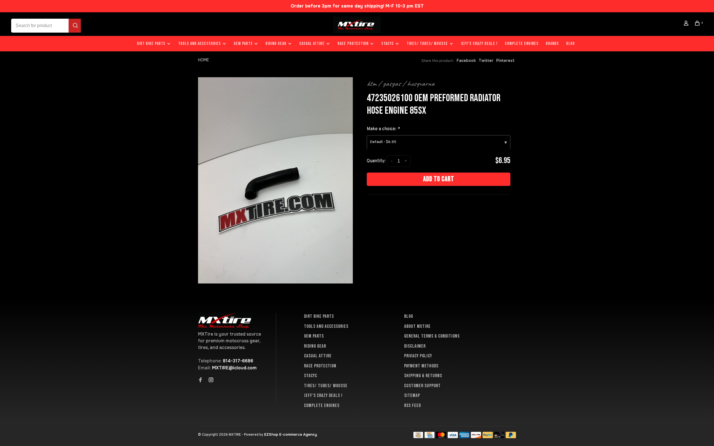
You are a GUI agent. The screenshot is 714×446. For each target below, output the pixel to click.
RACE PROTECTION (352, 43)
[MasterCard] (441, 437)
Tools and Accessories (199, 43)
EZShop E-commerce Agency (290, 434)
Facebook (466, 60)
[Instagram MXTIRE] (211, 380)
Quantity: (376, 161)
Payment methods (421, 366)
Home (203, 59)
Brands (552, 43)
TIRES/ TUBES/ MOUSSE (427, 43)
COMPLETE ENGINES (522, 43)
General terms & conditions (432, 336)
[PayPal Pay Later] (511, 437)
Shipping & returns (423, 376)
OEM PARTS (243, 43)
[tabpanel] (275, 180)
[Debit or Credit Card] (499, 437)
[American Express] (464, 437)
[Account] (687, 24)
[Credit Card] (429, 437)
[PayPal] (488, 437)
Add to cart (438, 179)
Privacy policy (418, 356)
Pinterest (505, 60)
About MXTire (417, 326)
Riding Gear (276, 43)
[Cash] (418, 437)
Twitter (486, 60)
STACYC (387, 43)
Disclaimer (415, 346)
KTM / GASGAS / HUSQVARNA (400, 83)
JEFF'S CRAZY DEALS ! (479, 43)
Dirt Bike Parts (152, 43)
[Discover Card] (476, 437)
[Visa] (453, 437)
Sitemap (412, 395)
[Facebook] (200, 380)
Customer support (422, 386)
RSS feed (412, 405)
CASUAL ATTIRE (312, 43)
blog (570, 43)
